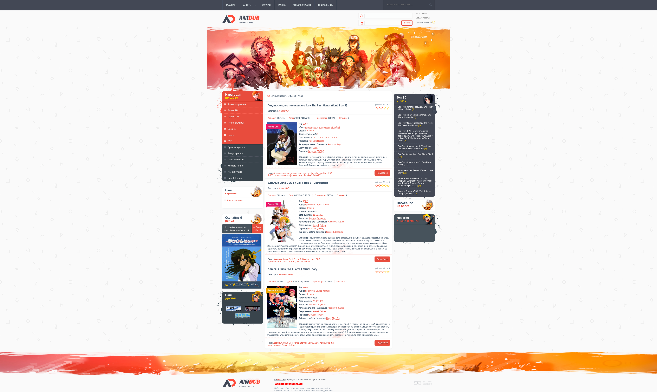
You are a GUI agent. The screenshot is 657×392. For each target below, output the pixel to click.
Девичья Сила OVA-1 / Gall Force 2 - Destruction (298, 182)
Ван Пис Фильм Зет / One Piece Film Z (415, 155)
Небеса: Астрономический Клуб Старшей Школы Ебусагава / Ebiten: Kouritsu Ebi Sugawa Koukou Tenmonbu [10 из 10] (415, 182)
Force (296, 259)
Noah (328, 318)
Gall (291, 259)
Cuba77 (316, 148)
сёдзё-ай (335, 127)
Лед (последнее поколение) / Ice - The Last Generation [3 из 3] (307, 105)
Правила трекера (236, 147)
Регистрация (421, 14)
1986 (305, 287)
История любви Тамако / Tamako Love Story (415, 171)
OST (230, 141)
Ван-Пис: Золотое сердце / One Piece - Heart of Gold (415, 108)
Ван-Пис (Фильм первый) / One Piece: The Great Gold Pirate (415, 124)
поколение (296, 173)
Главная (229, 366)
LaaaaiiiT (330, 232)
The (308, 173)
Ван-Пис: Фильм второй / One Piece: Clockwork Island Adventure (415, 147)
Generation (321, 173)
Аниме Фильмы (286, 274)
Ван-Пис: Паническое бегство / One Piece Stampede (414, 116)
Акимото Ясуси (335, 144)
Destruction (307, 259)
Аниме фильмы (236, 122)
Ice (303, 173)
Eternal (303, 343)
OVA (330, 173)
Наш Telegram (235, 178)
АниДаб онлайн (236, 159)
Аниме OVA (233, 116)
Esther (323, 225)
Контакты (245, 361)
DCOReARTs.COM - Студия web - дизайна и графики (423, 383)
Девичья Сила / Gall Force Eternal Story (292, 269)
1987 (305, 201)
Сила (285, 259)
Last (313, 173)
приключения (311, 127)
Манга (231, 135)
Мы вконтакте (235, 172)
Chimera (281, 118)
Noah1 (280, 281)
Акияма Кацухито (317, 218)
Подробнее (382, 173)
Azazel (316, 225)
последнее (283, 173)
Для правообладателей (288, 383)
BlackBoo (339, 232)
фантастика (324, 127)
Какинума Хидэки (336, 222)
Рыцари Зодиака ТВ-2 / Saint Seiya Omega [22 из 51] (414, 192)
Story (310, 343)
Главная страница (237, 104)
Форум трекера (235, 153)
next (434, 108)
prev (434, 112)
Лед (275, 173)
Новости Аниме (235, 165)
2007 (305, 124)
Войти (407, 23)
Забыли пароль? (423, 18)
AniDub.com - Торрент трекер (241, 18)
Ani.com (280, 379)
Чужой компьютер (424, 22)
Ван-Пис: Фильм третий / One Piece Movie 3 (414, 163)
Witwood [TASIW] (316, 151)
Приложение (316, 363)
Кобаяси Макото (316, 141)
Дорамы (232, 129)
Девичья (277, 259)
